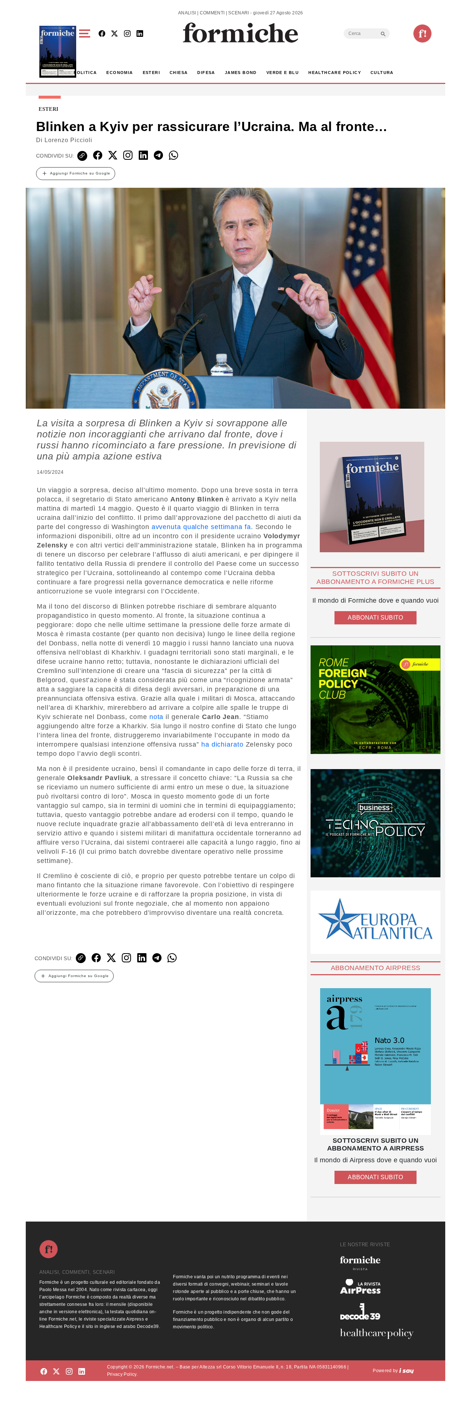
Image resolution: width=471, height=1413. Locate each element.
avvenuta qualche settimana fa (201, 527)
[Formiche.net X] (114, 34)
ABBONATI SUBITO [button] (375, 617)
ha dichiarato (222, 744)
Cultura (382, 72)
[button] (86, 52)
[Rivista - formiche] (379, 1263)
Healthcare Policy (334, 72)
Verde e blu (282, 72)
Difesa (206, 72)
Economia (119, 72)
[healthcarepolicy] (379, 1334)
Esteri (151, 72)
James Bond (241, 72)
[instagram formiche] (69, 1371)
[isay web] (406, 1370)
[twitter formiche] (56, 1371)
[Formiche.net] (422, 33)
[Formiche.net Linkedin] (140, 34)
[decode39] (379, 1311)
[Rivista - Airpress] (379, 1286)
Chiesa (179, 72)
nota (156, 716)
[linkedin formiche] (81, 1371)
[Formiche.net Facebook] (102, 34)
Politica (85, 72)
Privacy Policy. (122, 1374)
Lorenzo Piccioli (68, 140)
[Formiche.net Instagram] (127, 34)
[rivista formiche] (375, 1061)
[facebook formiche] (44, 1371)
